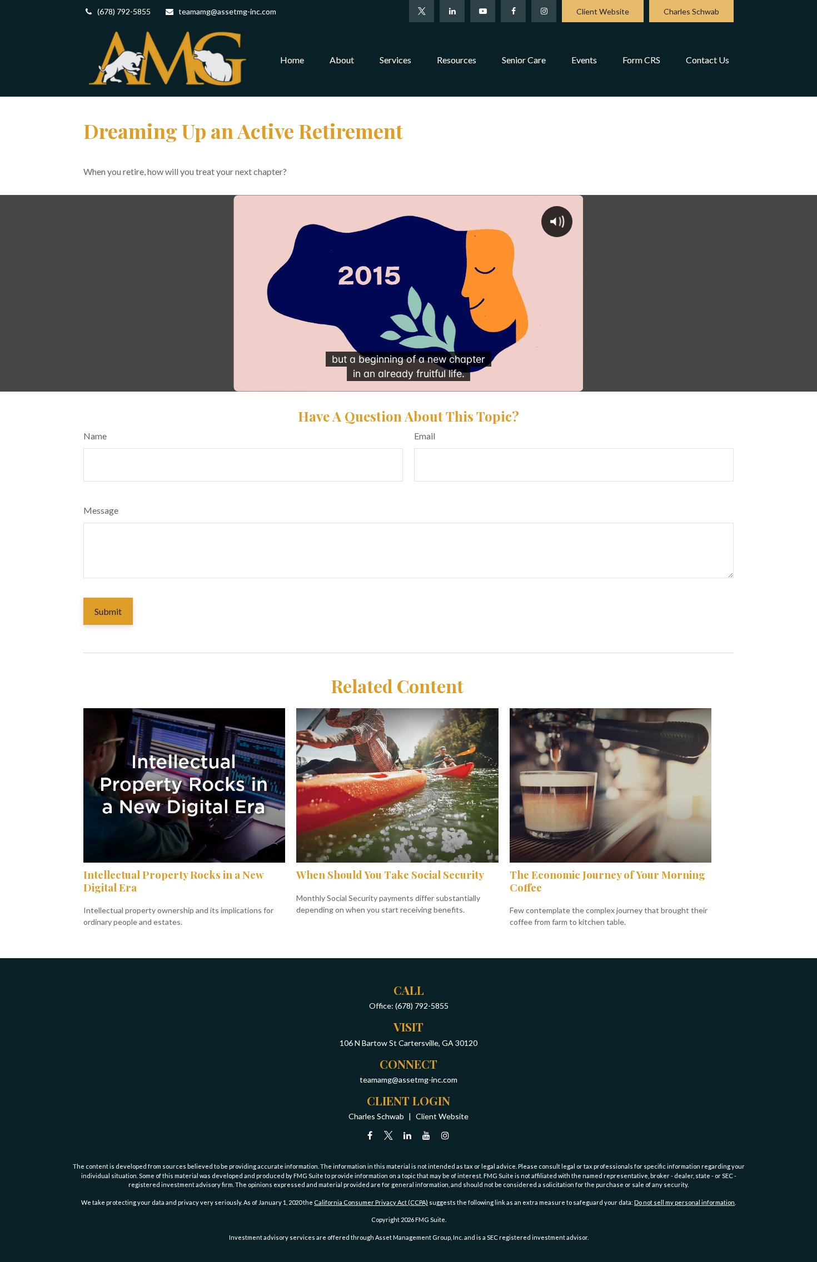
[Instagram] (445, 1135)
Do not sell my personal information (684, 1202)
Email (424, 435)
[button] (292, 59)
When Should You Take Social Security (390, 875)
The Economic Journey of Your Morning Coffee (607, 881)
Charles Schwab (691, 11)
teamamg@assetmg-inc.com (227, 11)
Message (100, 510)
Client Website (602, 11)
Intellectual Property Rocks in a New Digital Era (173, 881)
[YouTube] (482, 11)
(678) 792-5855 (124, 11)
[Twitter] (421, 11)
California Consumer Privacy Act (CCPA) (371, 1202)
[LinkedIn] (452, 11)
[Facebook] (513, 11)
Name (95, 435)
